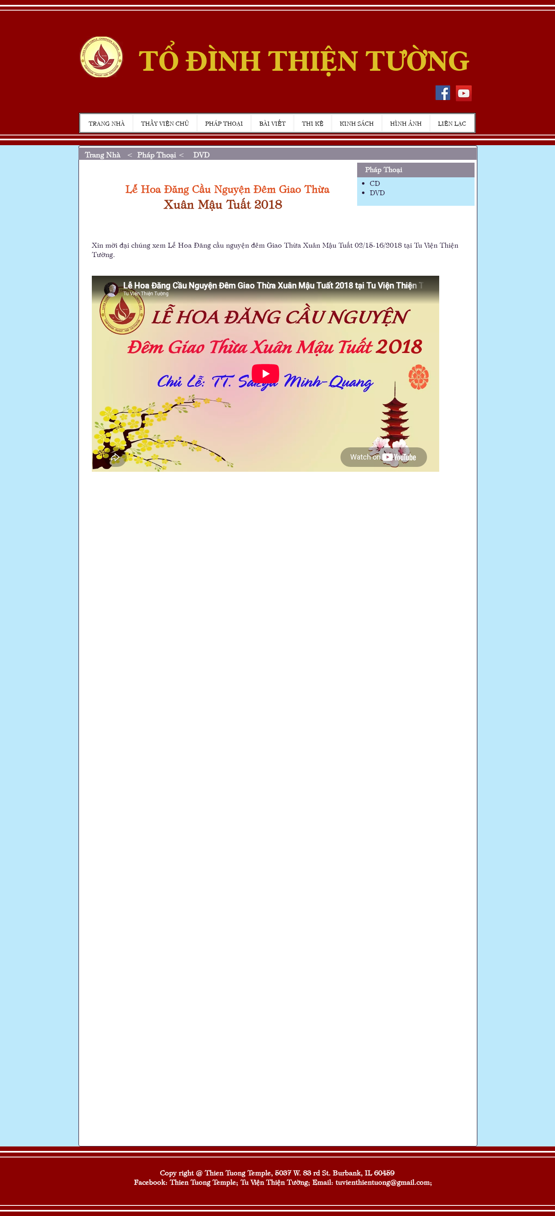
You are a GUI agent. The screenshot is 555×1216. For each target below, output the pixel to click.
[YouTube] (464, 93)
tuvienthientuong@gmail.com (383, 1181)
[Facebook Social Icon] (443, 92)
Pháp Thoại (156, 154)
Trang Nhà (103, 154)
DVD (201, 154)
